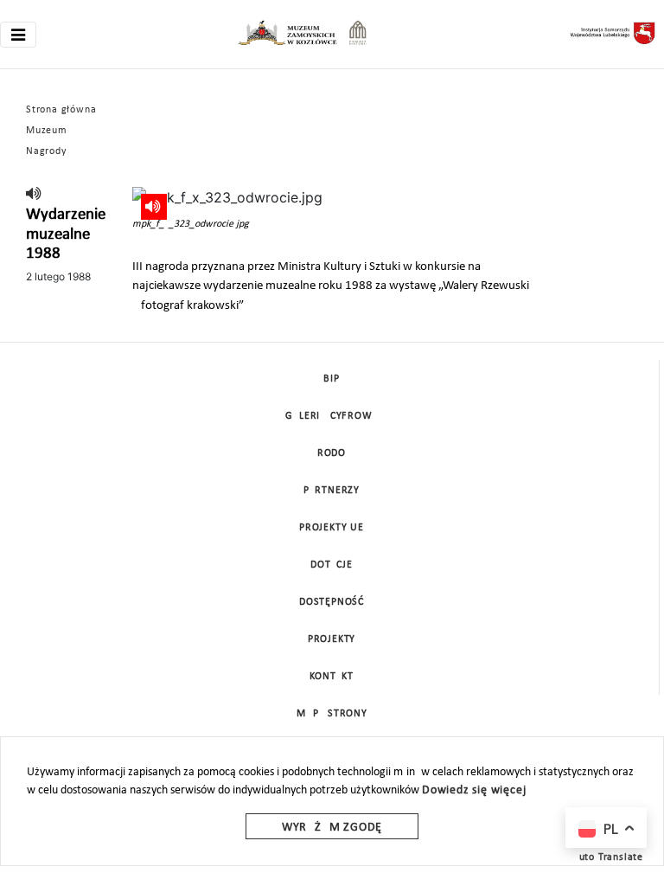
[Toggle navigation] (18, 35)
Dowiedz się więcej (474, 790)
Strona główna (61, 110)
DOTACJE (331, 565)
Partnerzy (331, 490)
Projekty (331, 639)
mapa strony (332, 714)
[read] (34, 195)
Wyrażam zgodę (332, 827)
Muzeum (46, 130)
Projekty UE (331, 528)
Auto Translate (607, 857)
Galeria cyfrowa (332, 416)
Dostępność (331, 602)
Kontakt (332, 676)
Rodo (331, 453)
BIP (331, 379)
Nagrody (46, 151)
